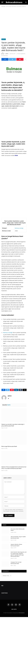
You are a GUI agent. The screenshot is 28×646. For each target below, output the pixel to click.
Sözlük (3, 39)
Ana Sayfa (14, 609)
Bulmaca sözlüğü (19, 228)
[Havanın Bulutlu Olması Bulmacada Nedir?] (5, 546)
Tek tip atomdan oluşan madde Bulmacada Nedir (18, 537)
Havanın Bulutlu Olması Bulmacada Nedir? (16, 545)
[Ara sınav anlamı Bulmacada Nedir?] (5, 531)
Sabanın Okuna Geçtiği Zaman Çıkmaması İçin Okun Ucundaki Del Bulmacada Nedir (13, 467)
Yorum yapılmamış (21, 53)
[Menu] (2, 2)
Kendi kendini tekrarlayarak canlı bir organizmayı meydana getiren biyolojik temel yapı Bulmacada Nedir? (19, 554)
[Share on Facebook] (5, 59)
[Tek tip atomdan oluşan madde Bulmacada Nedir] (5, 538)
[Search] (26, 2)
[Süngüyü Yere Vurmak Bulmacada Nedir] (5, 564)
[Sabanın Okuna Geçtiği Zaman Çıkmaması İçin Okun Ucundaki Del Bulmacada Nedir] (14, 458)
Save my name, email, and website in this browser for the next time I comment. (13, 510)
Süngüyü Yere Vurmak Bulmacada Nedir (16, 562)
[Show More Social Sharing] (25, 59)
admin (7, 53)
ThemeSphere (21, 612)
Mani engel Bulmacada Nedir (9, 446)
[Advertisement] (14, 24)
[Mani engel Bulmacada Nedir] (14, 437)
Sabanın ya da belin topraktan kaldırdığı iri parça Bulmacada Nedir (12, 425)
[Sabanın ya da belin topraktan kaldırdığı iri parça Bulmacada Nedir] (14, 415)
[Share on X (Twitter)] (12, 59)
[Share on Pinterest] (19, 59)
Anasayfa (3, 6)
